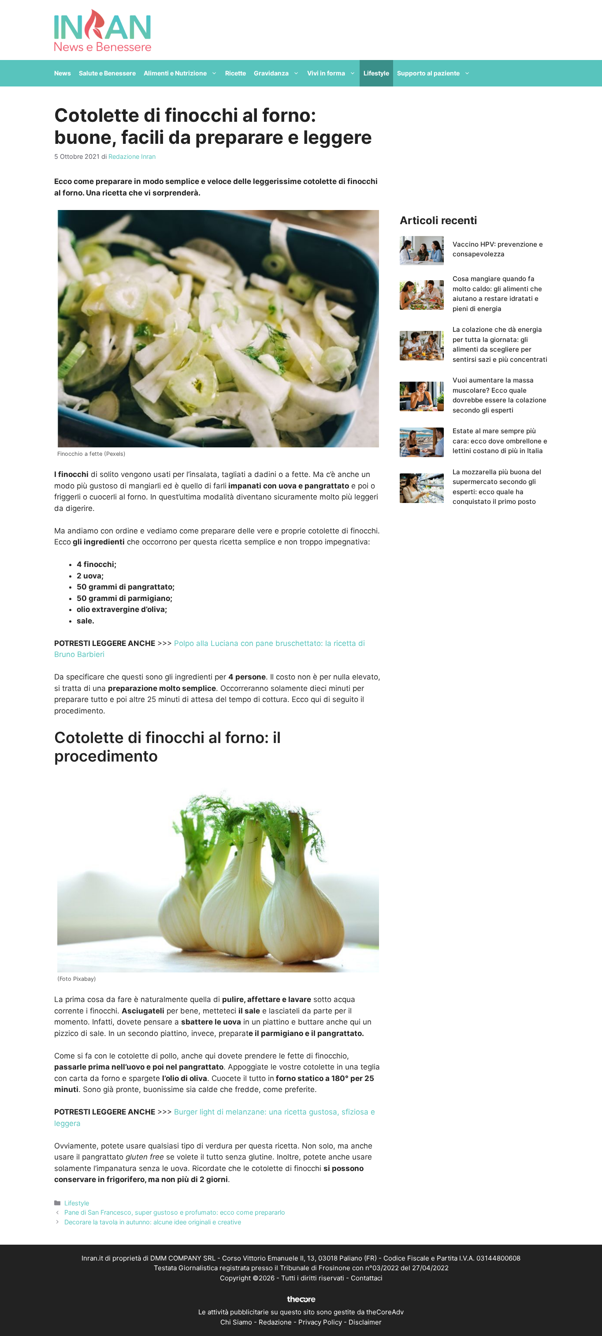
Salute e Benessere (107, 73)
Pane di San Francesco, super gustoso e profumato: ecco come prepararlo (174, 1212)
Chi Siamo (236, 1322)
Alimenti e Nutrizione (175, 73)
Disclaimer (365, 1322)
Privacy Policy (320, 1322)
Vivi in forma (326, 73)
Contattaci (367, 1278)
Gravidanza (271, 73)
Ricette (235, 73)
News (62, 73)
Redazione (275, 1322)
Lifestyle (376, 73)
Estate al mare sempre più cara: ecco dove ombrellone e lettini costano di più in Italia (500, 441)
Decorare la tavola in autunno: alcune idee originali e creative (152, 1222)
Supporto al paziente (428, 73)
